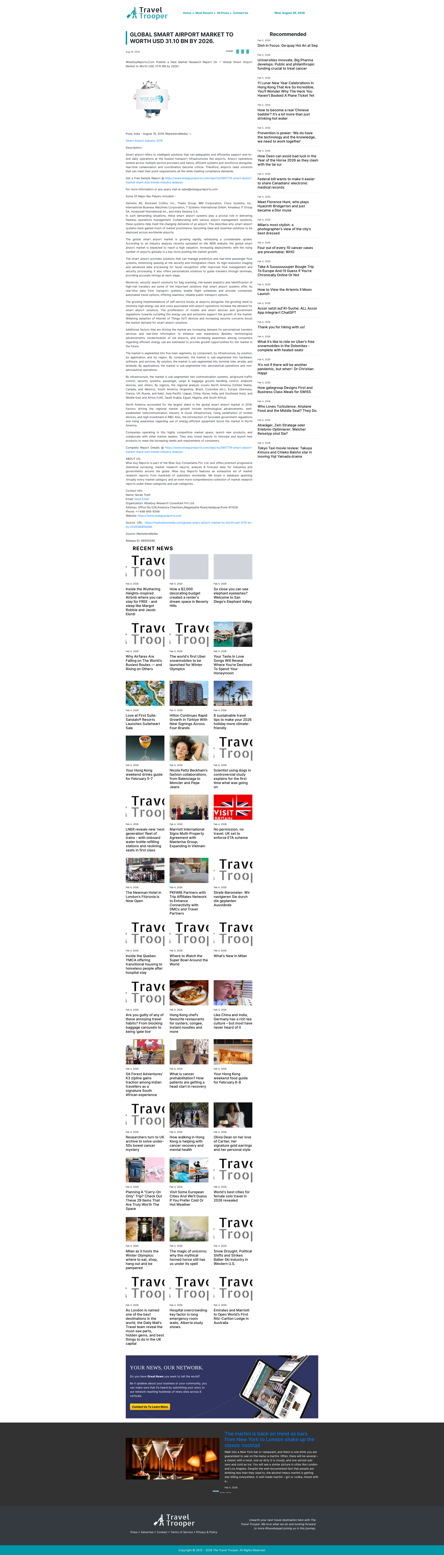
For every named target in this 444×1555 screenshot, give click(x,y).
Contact (162, 1532)
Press (134, 1532)
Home (187, 13)
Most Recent (204, 13)
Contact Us (240, 13)
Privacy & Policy (206, 1532)
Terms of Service (182, 1532)
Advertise (147, 1532)
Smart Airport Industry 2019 (144, 140)
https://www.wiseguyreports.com (159, 515)
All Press (223, 13)
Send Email (141, 499)
